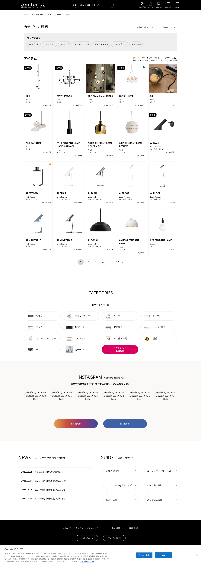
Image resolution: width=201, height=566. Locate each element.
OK (163, 555)
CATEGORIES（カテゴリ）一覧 (48, 14)
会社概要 (115, 528)
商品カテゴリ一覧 (100, 305)
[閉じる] (197, 555)
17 (117, 262)
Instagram (76, 423)
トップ (27, 14)
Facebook (125, 423)
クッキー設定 (144, 555)
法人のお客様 (114, 538)
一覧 (174, 57)
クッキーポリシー (87, 561)
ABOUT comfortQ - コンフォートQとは (83, 528)
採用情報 (133, 528)
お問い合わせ (86, 538)
